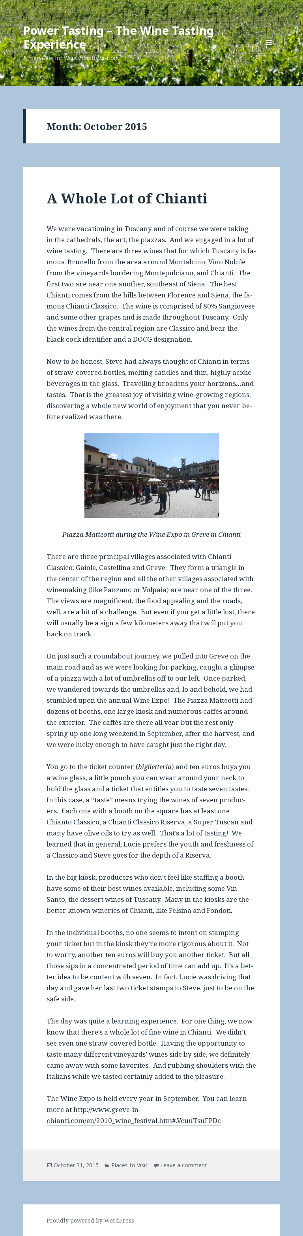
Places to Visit (129, 1165)
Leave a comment (183, 1165)
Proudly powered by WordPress (90, 1220)
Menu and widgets (269, 53)
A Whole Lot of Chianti (127, 198)
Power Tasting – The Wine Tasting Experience (118, 37)
